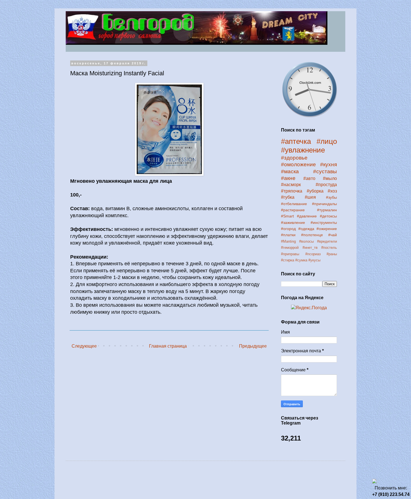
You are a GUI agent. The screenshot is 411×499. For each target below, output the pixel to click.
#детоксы (328, 216)
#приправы (290, 254)
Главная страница (168, 346)
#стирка (287, 260)
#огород (288, 228)
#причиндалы (324, 204)
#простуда (326, 184)
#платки (288, 235)
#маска (290, 171)
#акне (288, 178)
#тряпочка (291, 191)
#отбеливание (294, 204)
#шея (310, 197)
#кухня (328, 164)
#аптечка (296, 141)
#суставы (325, 171)
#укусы (314, 260)
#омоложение (298, 164)
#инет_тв (310, 247)
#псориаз (313, 254)
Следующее (84, 346)
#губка (287, 197)
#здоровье (294, 158)
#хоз (332, 191)
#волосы (306, 241)
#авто (309, 178)
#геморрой (290, 247)
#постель (329, 247)
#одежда (306, 228)
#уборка (315, 191)
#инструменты (324, 222)
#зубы (331, 197)
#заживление (293, 222)
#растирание (293, 210)
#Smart (287, 216)
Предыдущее (253, 346)
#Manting (288, 241)
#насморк (291, 184)
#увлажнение (303, 150)
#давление (307, 216)
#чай (332, 235)
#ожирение (326, 228)
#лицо (326, 141)
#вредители (327, 241)
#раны (332, 254)
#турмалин (327, 210)
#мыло (330, 178)
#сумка (301, 260)
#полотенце (312, 235)
